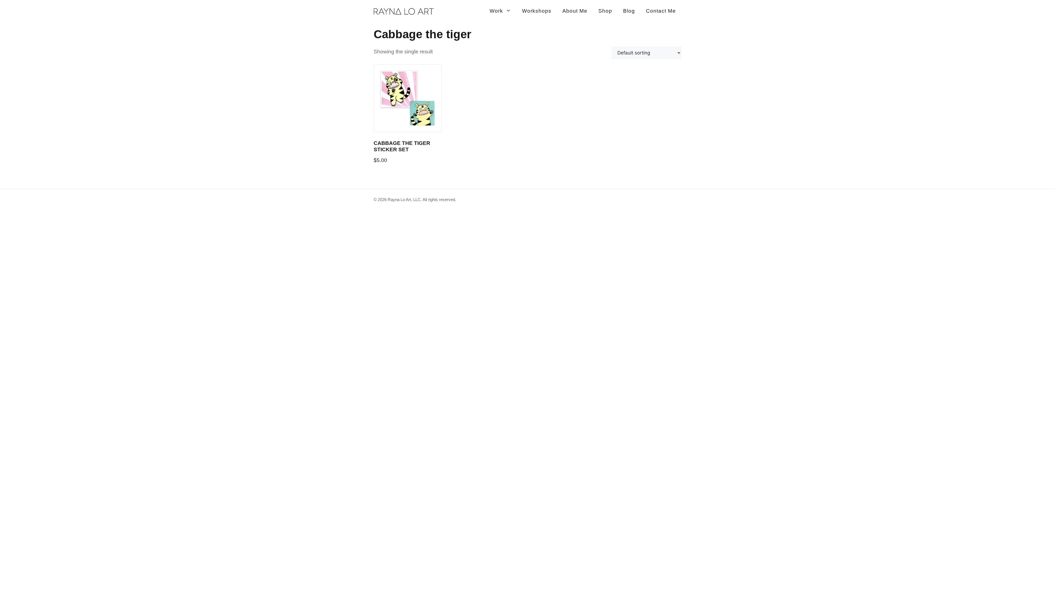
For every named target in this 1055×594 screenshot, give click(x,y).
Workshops (536, 11)
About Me (574, 11)
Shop (605, 11)
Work (496, 11)
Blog (629, 11)
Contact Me (661, 11)
